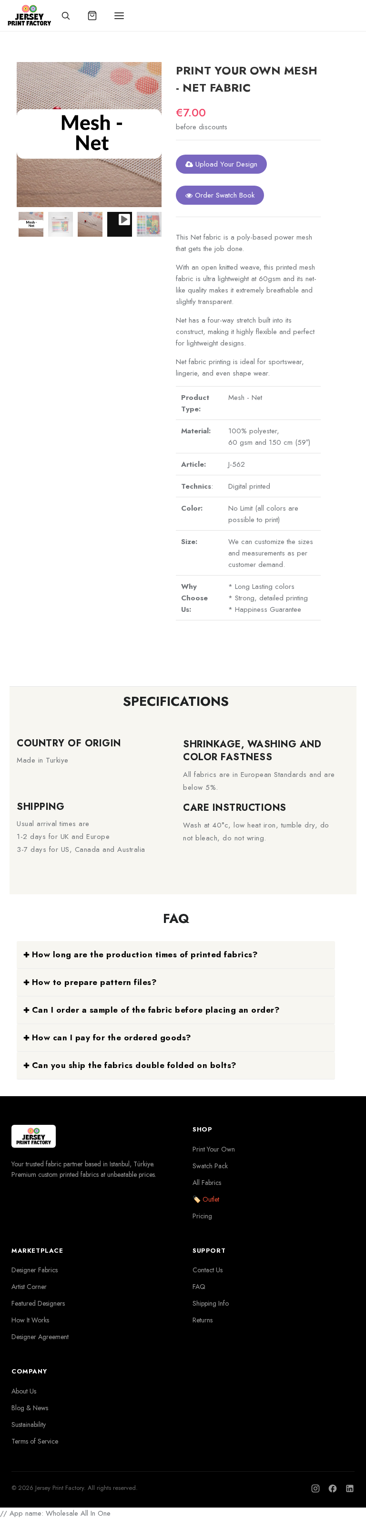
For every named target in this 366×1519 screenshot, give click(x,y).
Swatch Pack (210, 1166)
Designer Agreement (40, 1336)
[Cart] (92, 16)
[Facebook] (332, 1488)
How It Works (30, 1320)
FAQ (199, 1286)
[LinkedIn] (350, 1488)
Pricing (202, 1216)
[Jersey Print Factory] (29, 15)
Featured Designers (38, 1303)
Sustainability (28, 1424)
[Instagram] (315, 1488)
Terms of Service (34, 1441)
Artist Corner (29, 1286)
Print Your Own (214, 1149)
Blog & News (29, 1408)
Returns (203, 1320)
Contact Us (208, 1270)
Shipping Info (211, 1303)
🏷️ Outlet (206, 1199)
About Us (23, 1391)
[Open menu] (119, 16)
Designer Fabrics (34, 1270)
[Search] (66, 16)
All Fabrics (207, 1182)
